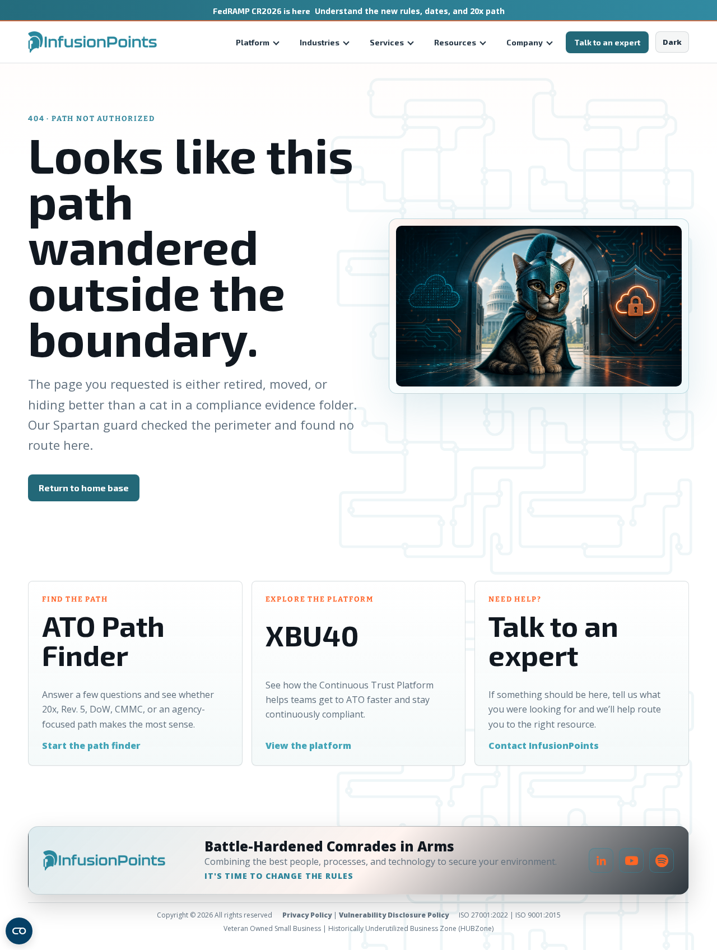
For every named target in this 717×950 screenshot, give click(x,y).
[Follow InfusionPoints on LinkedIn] (601, 860)
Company (524, 42)
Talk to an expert (607, 42)
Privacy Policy (307, 915)
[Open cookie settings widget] (19, 931)
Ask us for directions (201, 487)
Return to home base (84, 487)
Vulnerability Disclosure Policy (394, 915)
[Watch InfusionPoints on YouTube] (631, 860)
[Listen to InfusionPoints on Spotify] (661, 860)
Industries (319, 42)
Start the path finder (91, 745)
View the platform (308, 745)
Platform (252, 42)
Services (387, 42)
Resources (455, 42)
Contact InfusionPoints (543, 745)
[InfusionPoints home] (92, 42)
